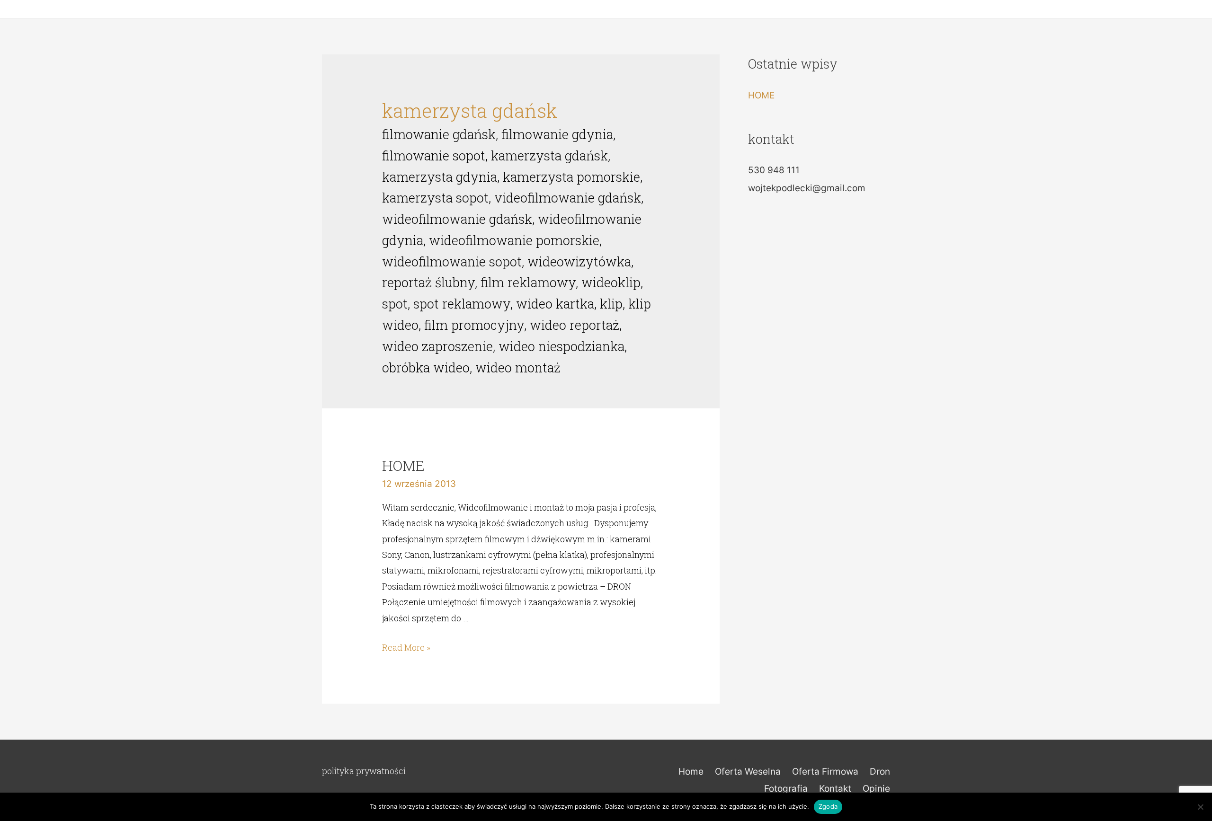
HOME (403, 465)
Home (691, 771)
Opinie (876, 788)
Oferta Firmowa (825, 771)
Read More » (406, 647)
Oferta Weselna (748, 771)
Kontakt (835, 788)
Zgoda (828, 806)
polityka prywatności (364, 771)
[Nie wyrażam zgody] (1200, 807)
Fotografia (786, 788)
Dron (880, 771)
